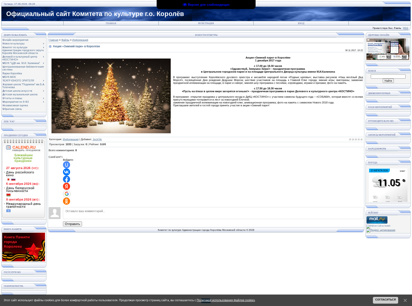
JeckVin (97, 139)
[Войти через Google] (67, 194)
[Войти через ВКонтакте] (66, 172)
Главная (111, 23)
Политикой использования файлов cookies (226, 300)
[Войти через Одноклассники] (66, 201)
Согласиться (385, 299)
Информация (80, 39)
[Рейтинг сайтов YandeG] (378, 226)
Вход (301, 23)
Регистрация (206, 23)
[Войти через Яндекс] (66, 186)
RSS (405, 28)
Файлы (65, 39)
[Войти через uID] (66, 164)
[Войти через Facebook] (66, 179)
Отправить (72, 224)
